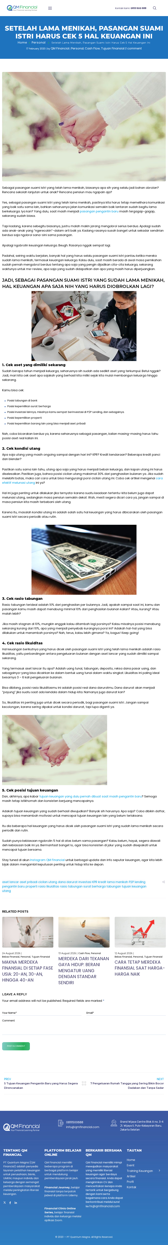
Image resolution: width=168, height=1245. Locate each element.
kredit (102, 882)
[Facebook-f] (10, 1202)
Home (22, 42)
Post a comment (16, 1046)
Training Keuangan (140, 1171)
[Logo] (22, 8)
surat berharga (94, 886)
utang (6, 891)
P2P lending (137, 882)
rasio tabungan (71, 886)
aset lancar (10, 882)
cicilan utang (47, 882)
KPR (94, 882)
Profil (130, 1182)
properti (31, 886)
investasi (84, 882)
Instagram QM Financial (47, 860)
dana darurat (68, 882)
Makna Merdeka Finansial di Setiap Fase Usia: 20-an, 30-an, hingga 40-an (27, 971)
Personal (39, 42)
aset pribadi (28, 882)
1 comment (134, 48)
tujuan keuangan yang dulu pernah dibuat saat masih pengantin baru (90, 796)
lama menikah (117, 882)
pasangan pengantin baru (99, 211)
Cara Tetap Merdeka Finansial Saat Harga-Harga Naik (140, 968)
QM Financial (60, 48)
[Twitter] (4, 1202)
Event (130, 1165)
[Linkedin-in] (15, 1202)
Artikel (131, 1176)
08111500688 (74, 1122)
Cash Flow (92, 48)
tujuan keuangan (134, 886)
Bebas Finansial (10, 956)
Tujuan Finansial (112, 48)
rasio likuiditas (48, 886)
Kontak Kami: (130, 8)
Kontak (131, 1187)
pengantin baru (13, 886)
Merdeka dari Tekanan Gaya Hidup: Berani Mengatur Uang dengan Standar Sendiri (83, 971)
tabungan (113, 886)
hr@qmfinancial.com (104, 1206)
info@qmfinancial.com (82, 1127)
